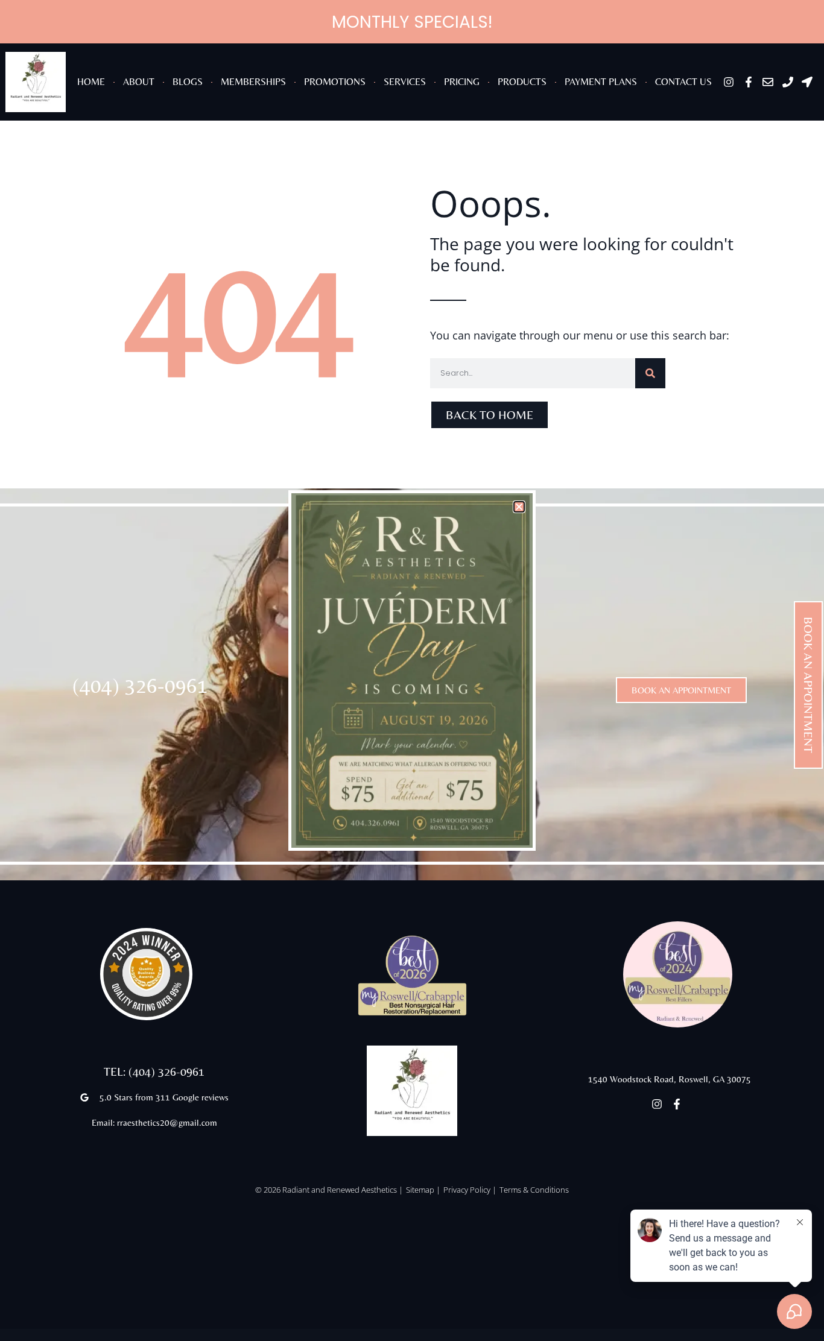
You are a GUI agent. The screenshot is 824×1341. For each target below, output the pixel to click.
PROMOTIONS (335, 81)
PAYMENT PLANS (601, 81)
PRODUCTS (522, 81)
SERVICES (405, 81)
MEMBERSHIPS (253, 81)
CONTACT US (683, 81)
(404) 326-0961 (140, 686)
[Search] (650, 373)
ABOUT (138, 81)
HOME (91, 81)
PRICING (462, 81)
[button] (519, 506)
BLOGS (188, 81)
